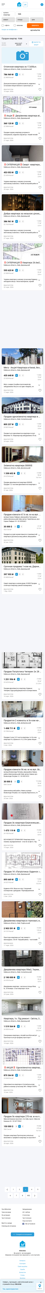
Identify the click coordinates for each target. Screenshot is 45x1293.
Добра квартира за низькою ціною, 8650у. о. (22, 213)
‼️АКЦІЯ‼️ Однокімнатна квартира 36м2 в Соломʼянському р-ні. (22, 1067)
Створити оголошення (24, 1234)
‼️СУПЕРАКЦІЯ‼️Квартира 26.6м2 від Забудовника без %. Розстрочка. (22, 262)
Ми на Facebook (30, 1224)
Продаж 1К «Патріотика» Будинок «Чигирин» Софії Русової (22, 872)
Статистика (26, 1215)
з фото (7, 25)
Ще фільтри (35, 30)
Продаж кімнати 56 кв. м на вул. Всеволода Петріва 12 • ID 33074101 (22, 769)
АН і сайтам (26, 1212)
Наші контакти (27, 1221)
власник (20, 25)
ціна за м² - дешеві (19, 44)
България (23, 1263)
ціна (33, 19)
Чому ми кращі (6, 1212)
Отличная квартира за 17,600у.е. (20, 67)
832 (28, 1195)
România (22, 1278)
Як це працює (6, 1215)
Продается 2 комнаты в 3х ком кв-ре (22, 720)
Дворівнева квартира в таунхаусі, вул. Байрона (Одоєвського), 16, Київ (22, 921)
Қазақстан (22, 1272)
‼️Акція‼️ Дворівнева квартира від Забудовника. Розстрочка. (22, 116)
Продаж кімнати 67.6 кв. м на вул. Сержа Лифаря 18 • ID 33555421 (22, 514)
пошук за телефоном (9, 29)
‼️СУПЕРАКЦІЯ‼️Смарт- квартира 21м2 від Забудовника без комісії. (22, 164)
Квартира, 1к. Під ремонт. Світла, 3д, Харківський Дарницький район (22, 1018)
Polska (23, 1275)
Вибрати (35, 25)
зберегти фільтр (37, 43)
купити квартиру (6, 14)
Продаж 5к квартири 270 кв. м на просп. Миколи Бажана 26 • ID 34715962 (22, 1116)
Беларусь (22, 1260)
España (22, 1269)
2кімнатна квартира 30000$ (18, 465)
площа (20, 19)
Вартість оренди (7, 1223)
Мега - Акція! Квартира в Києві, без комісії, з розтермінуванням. (22, 367)
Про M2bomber (6, 1209)
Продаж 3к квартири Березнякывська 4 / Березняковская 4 (22, 823)
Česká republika (22, 1266)
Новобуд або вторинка (9, 1226)
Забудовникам (27, 1209)
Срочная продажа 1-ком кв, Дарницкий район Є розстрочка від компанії (22, 566)
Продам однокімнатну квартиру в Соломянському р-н (22, 416)
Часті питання (6, 1218)
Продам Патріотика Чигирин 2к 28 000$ (22, 671)
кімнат (5, 19)
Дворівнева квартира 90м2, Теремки (22, 969)
